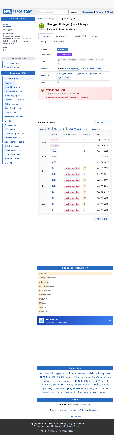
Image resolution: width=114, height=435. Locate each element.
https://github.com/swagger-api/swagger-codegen (79, 73)
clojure (61, 376)
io (102, 381)
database (97, 376)
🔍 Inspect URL (64, 78)
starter (69, 392)
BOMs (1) (96, 36)
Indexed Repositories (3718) (75, 268)
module (105, 384)
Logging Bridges (12, 137)
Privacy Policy (66, 431)
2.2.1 (52, 192)
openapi (82, 60)
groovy (96, 380)
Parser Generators (12, 67)
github (78, 380)
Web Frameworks (13, 150)
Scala (64, 410)
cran (82, 377)
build (90, 373)
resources (82, 388)
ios (106, 380)
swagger (99, 60)
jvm (55, 384)
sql (62, 392)
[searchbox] (52, 12)
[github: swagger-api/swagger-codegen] (58, 82)
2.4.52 (53, 151)
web (96, 392)
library (70, 384)
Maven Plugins (11, 78)
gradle (87, 380)
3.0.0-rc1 (54, 140)
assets (82, 373)
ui (91, 392)
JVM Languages (12, 95)
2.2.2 (52, 186)
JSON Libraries (11, 104)
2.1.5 (52, 204)
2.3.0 (52, 174)
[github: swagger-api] (4, 50)
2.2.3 (52, 180)
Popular (100, 12)
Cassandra (95, 410)
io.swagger (51, 18)
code (91, 60)
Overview (45, 36)
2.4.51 (53, 156)
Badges (44, 41)
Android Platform (12, 158)
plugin (71, 388)
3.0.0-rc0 (54, 145)
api (59, 63)
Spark (76, 410)
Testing (8, 83)
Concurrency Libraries (15, 133)
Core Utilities (10, 112)
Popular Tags (75, 368)
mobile (96, 384)
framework (68, 381)
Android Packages (13, 87)
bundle (44, 376)
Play (70, 410)
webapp (103, 392)
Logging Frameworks (14, 100)
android (50, 373)
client (52, 376)
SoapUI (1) (96, 129)
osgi (51, 388)
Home (41, 18)
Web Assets (10, 125)
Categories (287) (18, 73)
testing (78, 392)
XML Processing (12, 146)
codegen (72, 60)
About (110, 12)
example (46, 381)
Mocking (9, 121)
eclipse (107, 377)
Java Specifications (14, 108)
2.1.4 (52, 210)
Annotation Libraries (14, 116)
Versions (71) (62, 36)
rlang (92, 388)
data (88, 377)
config (76, 377)
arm (74, 373)
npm (44, 388)
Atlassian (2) (59, 129)
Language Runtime (13, 91)
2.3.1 (52, 168)
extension (57, 381)
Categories (87, 12)
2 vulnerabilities (71, 168)
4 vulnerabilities (71, 192)
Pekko (83, 410)
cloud (69, 377)
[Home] (18, 13)
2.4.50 (53, 162)
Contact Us (53, 431)
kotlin (62, 384)
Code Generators (11, 63)
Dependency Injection (14, 142)
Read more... (75, 416)
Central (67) (45, 129)
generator (62, 60)
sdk (98, 388)
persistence (60, 388)
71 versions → (103, 122)
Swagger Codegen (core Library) (67, 24)
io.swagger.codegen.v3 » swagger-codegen (67, 97)
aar (42, 373)
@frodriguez (85, 404)
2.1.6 (52, 198)
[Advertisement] (57, 3)
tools (86, 392)
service (47, 392)
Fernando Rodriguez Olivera (67, 426)
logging (78, 384)
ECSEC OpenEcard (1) (78, 129)
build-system (103, 373)
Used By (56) (80, 36)
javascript (46, 384)
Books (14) (59, 41)
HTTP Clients (11, 129)
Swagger (7, 27)
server (105, 388)
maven (87, 384)
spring (56, 392)
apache (60, 373)
